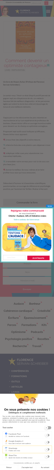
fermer (50, 206)
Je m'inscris (38, 258)
